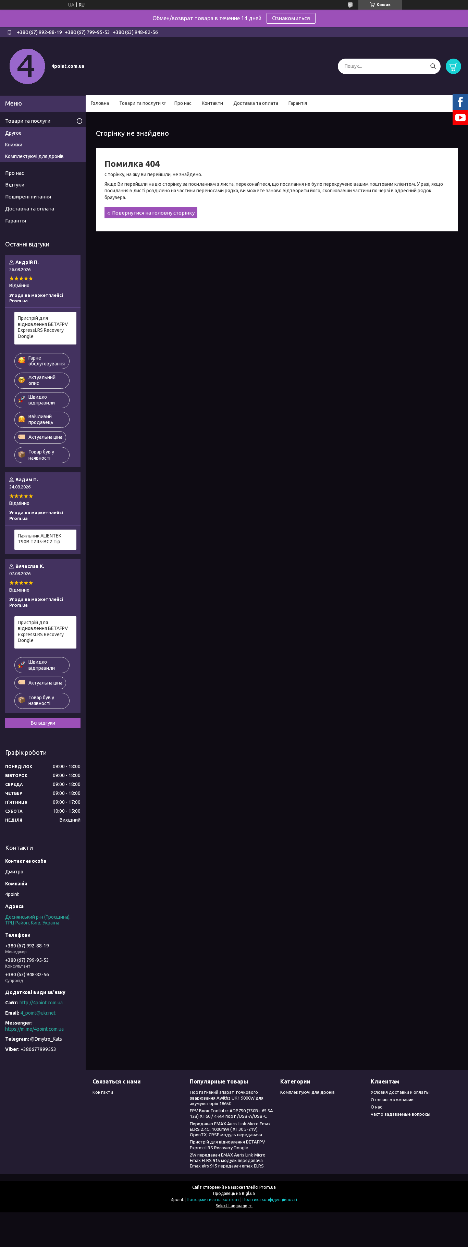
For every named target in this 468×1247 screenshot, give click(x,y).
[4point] (27, 66)
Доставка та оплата (255, 103)
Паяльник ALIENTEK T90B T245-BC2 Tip (39, 539)
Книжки (13, 144)
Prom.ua (267, 1187)
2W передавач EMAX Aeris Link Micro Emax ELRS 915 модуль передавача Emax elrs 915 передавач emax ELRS (228, 1160)
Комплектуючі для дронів (34, 156)
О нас (376, 1106)
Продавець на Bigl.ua (234, 1193)
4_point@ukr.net (38, 1013)
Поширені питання (28, 196)
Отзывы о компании (392, 1099)
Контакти (212, 103)
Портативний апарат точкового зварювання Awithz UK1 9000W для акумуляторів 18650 (226, 1098)
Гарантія (297, 103)
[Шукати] (433, 66)
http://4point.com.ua (41, 1002)
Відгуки (14, 184)
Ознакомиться (291, 18)
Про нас (183, 103)
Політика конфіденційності (270, 1199)
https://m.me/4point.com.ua (34, 1029)
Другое (13, 133)
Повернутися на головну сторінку (153, 213)
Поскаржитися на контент (213, 1199)
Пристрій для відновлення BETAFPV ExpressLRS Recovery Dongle (43, 327)
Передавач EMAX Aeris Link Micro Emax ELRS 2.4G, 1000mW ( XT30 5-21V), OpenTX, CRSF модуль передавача (230, 1129)
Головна (100, 103)
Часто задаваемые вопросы (400, 1114)
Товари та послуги (140, 103)
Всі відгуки (43, 723)
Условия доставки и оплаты (400, 1092)
